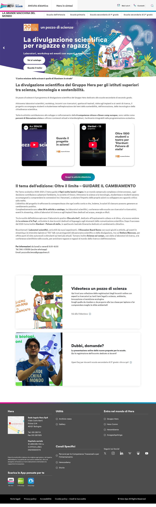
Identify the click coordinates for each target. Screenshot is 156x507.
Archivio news (65, 422)
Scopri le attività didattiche (78, 181)
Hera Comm (112, 428)
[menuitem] (55, 14)
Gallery (62, 428)
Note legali (15, 502)
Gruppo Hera (112, 422)
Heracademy (64, 466)
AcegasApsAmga (114, 438)
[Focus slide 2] (80, 76)
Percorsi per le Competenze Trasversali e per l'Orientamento (79, 458)
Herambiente (113, 433)
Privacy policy (30, 502)
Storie (61, 471)
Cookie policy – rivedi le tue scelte (70, 502)
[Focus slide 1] (76, 76)
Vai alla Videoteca (35, 67)
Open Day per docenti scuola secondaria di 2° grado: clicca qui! (100, 366)
